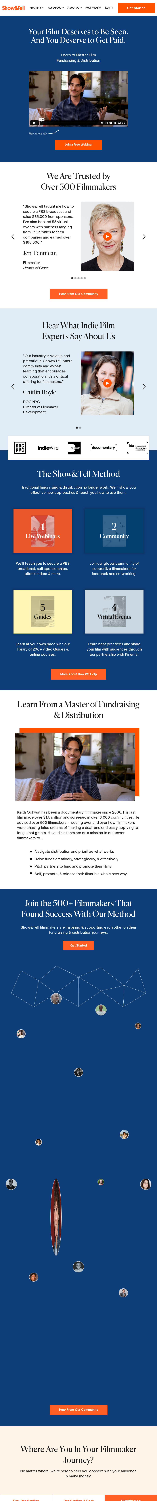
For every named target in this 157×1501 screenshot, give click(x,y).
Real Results (93, 8)
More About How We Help (78, 674)
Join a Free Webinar (78, 144)
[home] (13, 7)
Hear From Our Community (78, 294)
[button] (37, 8)
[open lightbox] (107, 236)
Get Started (136, 8)
